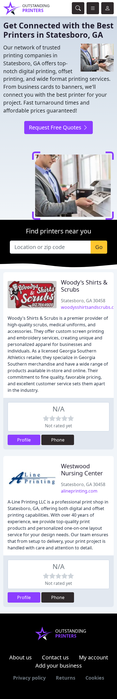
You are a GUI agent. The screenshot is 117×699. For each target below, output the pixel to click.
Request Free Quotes (56, 127)
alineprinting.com (79, 491)
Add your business (58, 665)
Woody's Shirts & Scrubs (84, 285)
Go (99, 247)
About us (20, 657)
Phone (57, 440)
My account (93, 657)
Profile (24, 440)
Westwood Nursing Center (82, 469)
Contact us (55, 657)
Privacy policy (29, 677)
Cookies (94, 677)
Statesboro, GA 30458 (83, 301)
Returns (65, 677)
